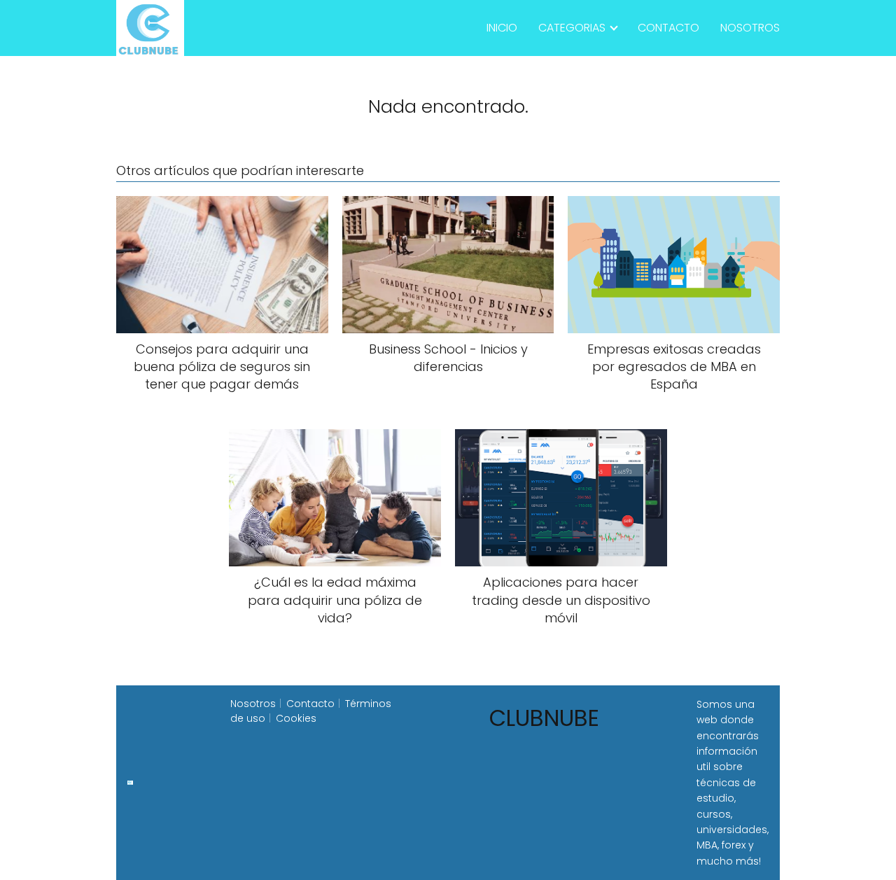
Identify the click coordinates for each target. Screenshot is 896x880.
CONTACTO (668, 28)
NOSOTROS (750, 28)
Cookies (296, 718)
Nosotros (253, 704)
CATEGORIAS (572, 28)
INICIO (501, 28)
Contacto (310, 704)
